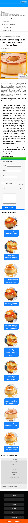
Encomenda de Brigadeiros (9, 24)
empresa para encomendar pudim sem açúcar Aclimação (11, 257)
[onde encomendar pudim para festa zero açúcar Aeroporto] (11, 438)
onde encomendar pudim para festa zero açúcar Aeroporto (11, 449)
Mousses (4, 33)
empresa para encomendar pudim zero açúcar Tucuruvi (11, 378)
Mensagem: (6, 192)
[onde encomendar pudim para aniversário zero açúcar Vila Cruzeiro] (11, 270)
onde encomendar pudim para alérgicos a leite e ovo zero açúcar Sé (11, 401)
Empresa (14, 499)
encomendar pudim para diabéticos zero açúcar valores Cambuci (11, 425)
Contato (14, 512)
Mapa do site (14, 517)
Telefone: (5, 175)
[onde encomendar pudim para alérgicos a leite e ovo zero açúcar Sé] (11, 390)
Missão (14, 504)
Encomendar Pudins (7, 30)
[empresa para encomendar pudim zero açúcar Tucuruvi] (11, 367)
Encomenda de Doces (7, 27)
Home (14, 495)
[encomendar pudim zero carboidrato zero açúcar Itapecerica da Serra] (11, 222)
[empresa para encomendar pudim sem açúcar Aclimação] (11, 246)
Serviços (14, 19)
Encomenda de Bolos (7, 21)
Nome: (5, 165)
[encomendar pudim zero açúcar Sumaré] (11, 294)
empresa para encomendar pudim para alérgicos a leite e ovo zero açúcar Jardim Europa (11, 352)
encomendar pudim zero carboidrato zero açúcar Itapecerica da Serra (11, 233)
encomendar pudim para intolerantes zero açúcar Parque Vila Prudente (11, 327)
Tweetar (4, 51)
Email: (5, 170)
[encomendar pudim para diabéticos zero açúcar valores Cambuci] (11, 414)
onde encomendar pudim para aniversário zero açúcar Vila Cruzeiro (11, 281)
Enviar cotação (9, 207)
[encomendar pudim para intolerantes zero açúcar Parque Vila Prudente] (11, 316)
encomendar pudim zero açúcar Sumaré (11, 304)
